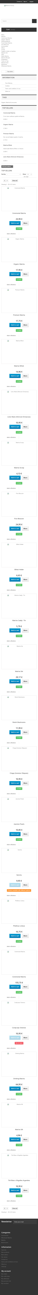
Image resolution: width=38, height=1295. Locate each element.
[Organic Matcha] (19, 249)
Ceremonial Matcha (6, 38)
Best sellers (4, 1254)
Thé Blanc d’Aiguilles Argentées (19, 1180)
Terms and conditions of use (12, 88)
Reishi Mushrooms (19, 722)
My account (6, 1271)
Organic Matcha (5, 39)
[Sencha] (19, 860)
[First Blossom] (19, 504)
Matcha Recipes (5, 57)
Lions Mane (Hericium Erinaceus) (13, 157)
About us (7, 91)
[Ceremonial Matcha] (19, 198)
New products (5, 1252)
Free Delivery (8, 83)
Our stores (4, 1257)
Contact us (19, 1)
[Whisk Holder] (19, 555)
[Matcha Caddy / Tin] (19, 606)
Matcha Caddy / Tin (19, 620)
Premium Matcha (8, 133)
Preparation (4, 59)
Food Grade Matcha (6, 43)
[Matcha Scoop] (19, 453)
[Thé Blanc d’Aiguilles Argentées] (19, 1166)
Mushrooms (4, 1242)
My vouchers (5, 1283)
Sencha (19, 875)
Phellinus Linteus (19, 926)
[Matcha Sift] (19, 1115)
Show (24, 174)
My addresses (5, 1278)
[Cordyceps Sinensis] (19, 1013)
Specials (3, 1250)
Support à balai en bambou (8, 51)
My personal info (6, 1281)
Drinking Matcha (5, 41)
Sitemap (3, 1266)
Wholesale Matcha (6, 66)
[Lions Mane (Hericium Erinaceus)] (19, 402)
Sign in (25, 1)
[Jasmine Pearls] (19, 809)
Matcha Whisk (7, 145)
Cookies (7, 86)
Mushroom (4, 64)
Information (8, 77)
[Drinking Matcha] (19, 1064)
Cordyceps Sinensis (19, 1028)
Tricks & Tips (5, 61)
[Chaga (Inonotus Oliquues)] (19, 758)
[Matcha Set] (19, 656)
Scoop (3, 49)
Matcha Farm (4, 62)
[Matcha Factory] (19, 9)
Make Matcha (5, 56)
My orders (4, 1274)
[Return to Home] (3, 72)
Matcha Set (4, 53)
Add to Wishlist (11, 233)
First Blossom (5, 44)
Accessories (4, 46)
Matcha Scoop (19, 468)
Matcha (3, 36)
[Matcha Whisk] (19, 351)
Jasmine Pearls (19, 824)
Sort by (3, 174)
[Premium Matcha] (19, 300)
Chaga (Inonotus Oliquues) (19, 773)
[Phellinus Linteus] (19, 911)
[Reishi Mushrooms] (19, 707)
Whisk (3, 48)
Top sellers (7, 108)
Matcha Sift (19, 1129)
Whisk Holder (19, 569)
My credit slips (5, 1276)
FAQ (2, 54)
